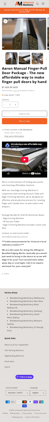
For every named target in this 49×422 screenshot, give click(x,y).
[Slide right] (46, 59)
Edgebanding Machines (14, 356)
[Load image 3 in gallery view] (37, 58)
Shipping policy (17, 417)
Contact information (32, 417)
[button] (5, 4)
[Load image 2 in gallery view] (24, 58)
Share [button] (6, 273)
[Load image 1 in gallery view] (11, 58)
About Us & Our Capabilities (16, 345)
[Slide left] (2, 59)
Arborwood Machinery (23, 410)
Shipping (16, 90)
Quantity (5, 100)
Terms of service (40, 413)
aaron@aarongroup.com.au (15, 236)
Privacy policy (27, 413)
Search (7, 367)
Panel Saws (9, 361)
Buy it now (24, 121)
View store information (14, 136)
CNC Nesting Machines (14, 350)
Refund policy (15, 413)
